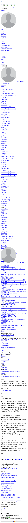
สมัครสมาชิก (19, 459)
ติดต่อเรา (3, 10)
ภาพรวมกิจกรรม (5, 45)
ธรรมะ (2, 41)
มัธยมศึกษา (4, 139)
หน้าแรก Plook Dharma (7, 89)
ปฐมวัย (2, 135)
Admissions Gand (5, 291)
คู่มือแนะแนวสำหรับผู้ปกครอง (9, 174)
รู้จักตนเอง (3, 162)
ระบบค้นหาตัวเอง (5, 160)
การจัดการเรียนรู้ (5, 199)
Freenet (2, 86)
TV (1, 40)
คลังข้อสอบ (4, 147)
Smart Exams (4, 154)
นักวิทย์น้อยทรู (4, 343)
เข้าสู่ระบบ (8, 459)
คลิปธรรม (3, 101)
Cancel (4, 8)
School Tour (4, 47)
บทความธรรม (4, 99)
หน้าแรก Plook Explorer (7, 158)
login (2, 29)
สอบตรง (3, 189)
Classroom (3, 36)
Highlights (3, 85)
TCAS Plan (3, 184)
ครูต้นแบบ (3, 205)
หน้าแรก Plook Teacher (7, 197)
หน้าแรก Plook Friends (6, 306)
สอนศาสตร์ (4, 145)
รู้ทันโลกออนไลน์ (5, 50)
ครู (1, 196)
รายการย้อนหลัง (5, 125)
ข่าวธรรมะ (4, 91)
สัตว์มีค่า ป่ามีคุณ (5, 348)
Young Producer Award (6, 48)
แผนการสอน (4, 201)
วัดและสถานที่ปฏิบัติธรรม (8, 107)
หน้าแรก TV (4, 119)
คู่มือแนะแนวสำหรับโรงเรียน (8, 176)
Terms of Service (5, 339)
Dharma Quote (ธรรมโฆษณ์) (8, 109)
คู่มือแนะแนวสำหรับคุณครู (8, 172)
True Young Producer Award (8, 347)
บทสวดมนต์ (4, 105)
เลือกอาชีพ (4, 166)
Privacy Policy (13, 339)
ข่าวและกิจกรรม (5, 121)
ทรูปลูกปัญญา (4, 367)
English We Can (5, 341)
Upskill (2, 132)
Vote (2, 454)
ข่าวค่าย (3, 183)
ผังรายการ (3, 127)
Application (3, 87)
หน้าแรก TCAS (5, 179)
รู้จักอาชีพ (3, 164)
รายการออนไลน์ (5, 123)
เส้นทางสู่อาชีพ (5, 168)
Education (3, 34)
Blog (2, 38)
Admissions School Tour (16, 291)
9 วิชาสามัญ (4, 192)
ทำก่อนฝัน (3, 170)
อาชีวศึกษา (4, 141)
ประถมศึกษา (4, 137)
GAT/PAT (3, 191)
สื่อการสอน (4, 203)
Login (17, 81)
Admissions (3, 287)
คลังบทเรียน (4, 133)
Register (22, 81)
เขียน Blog (3, 356)
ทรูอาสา (3, 350)
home (2, 53)
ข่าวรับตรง (3, 181)
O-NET (2, 194)
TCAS (2, 177)
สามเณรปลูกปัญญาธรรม (7, 93)
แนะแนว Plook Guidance (7, 156)
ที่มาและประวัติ (5, 83)
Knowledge (3, 37)
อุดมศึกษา (3, 143)
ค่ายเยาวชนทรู (5, 345)
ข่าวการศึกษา (4, 129)
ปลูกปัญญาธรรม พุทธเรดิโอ (8, 95)
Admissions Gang (5, 186)
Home (2, 33)
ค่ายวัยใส (3, 97)
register (2, 31)
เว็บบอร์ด (3, 110)
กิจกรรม (3, 43)
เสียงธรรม (3, 103)
